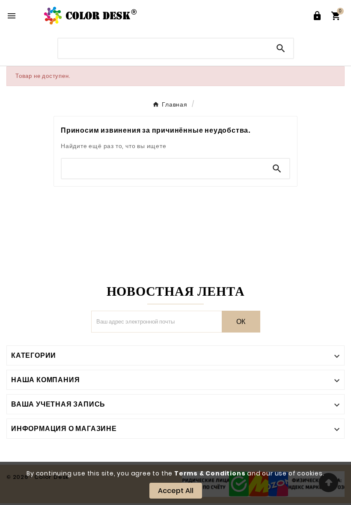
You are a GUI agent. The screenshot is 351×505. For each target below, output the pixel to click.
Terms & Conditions (209, 473)
